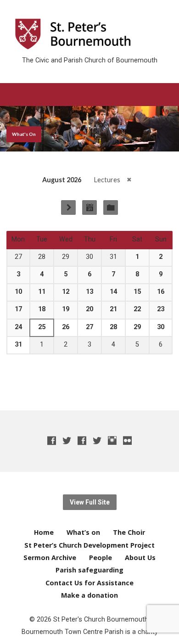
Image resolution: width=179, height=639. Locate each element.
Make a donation (89, 595)
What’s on (83, 532)
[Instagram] (112, 440)
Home (44, 532)
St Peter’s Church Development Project (89, 545)
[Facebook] (51, 440)
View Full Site (90, 502)
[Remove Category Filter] (129, 180)
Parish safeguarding (89, 570)
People (100, 557)
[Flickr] (127, 440)
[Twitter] (66, 440)
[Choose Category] (110, 207)
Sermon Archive (49, 557)
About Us (140, 557)
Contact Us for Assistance (89, 582)
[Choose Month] (89, 207)
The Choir (129, 532)
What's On (24, 134)
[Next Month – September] (68, 207)
